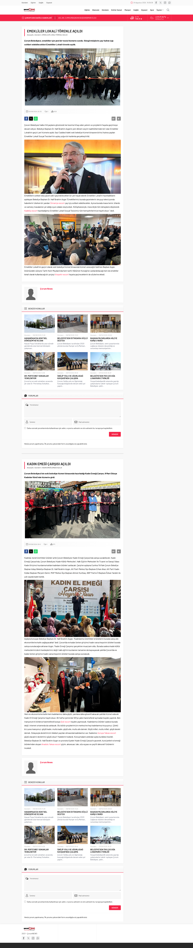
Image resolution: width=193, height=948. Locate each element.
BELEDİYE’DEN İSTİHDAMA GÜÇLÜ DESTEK (72, 339)
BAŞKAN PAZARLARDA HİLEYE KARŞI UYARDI (103, 339)
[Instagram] (165, 2)
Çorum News (46, 288)
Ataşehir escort (62, 274)
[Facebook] (156, 2)
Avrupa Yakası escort (107, 733)
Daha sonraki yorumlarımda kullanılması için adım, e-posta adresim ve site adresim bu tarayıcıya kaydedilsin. (70, 428)
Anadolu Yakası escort (51, 744)
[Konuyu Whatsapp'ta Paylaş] (36, 119)
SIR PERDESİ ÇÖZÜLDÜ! (67, 18)
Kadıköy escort (30, 210)
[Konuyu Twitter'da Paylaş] (31, 119)
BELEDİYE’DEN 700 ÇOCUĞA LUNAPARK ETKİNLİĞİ (102, 377)
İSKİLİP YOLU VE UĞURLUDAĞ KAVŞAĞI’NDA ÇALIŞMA (70, 377)
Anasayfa (30, 35)
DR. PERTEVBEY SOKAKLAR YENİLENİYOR (36, 377)
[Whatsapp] (169, 2)
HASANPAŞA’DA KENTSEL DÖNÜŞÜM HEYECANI (35, 339)
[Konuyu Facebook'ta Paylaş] (26, 119)
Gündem (38, 35)
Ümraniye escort (57, 203)
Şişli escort (66, 721)
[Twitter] (160, 2)
